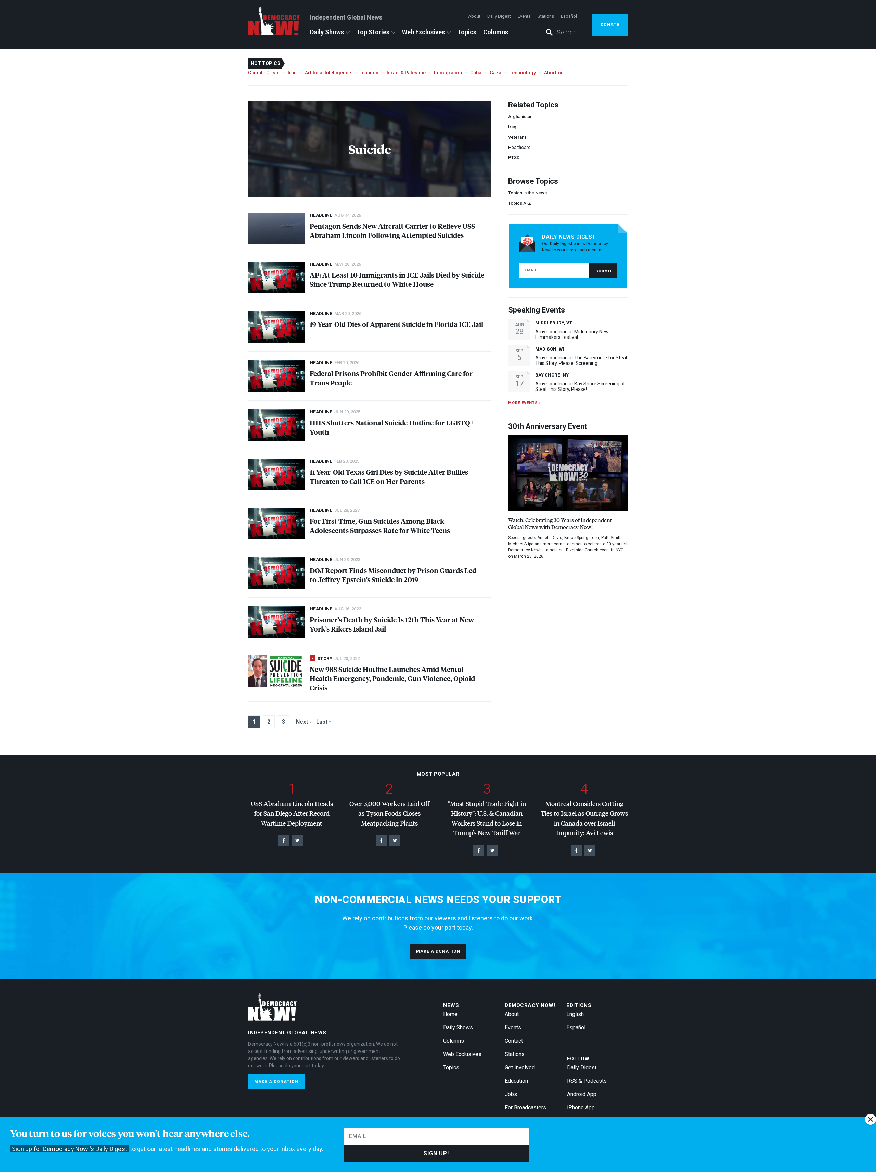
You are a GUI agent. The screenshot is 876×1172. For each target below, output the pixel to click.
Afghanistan (520, 116)
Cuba (475, 72)
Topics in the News (527, 192)
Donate (610, 24)
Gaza (495, 72)
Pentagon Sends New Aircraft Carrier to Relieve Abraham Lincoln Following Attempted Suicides (392, 230)
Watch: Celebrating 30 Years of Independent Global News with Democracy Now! (560, 523)
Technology (523, 72)
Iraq (512, 126)
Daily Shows (327, 32)
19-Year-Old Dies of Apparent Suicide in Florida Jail (396, 324)
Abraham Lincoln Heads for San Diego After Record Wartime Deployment (291, 813)
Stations (546, 16)
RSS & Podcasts (587, 1081)
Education (516, 1081)
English (575, 1014)
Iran (292, 72)
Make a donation (438, 951)
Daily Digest (499, 16)
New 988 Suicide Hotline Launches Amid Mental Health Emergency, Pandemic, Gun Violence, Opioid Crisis (392, 678)
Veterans (517, 137)
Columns (495, 32)
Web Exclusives (423, 32)
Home (450, 1014)
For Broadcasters (525, 1107)
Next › (303, 721)
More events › (524, 402)
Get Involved (520, 1067)
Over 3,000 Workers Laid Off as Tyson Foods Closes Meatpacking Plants (389, 813)
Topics (467, 32)
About (474, 16)
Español (569, 16)
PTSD (514, 157)
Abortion (554, 72)
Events (524, 16)
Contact (514, 1040)
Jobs (511, 1094)
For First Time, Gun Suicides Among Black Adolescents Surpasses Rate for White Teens (380, 525)
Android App (581, 1094)
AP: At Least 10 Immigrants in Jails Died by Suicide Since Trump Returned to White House (397, 279)
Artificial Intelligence (328, 72)
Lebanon (368, 72)
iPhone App (581, 1107)
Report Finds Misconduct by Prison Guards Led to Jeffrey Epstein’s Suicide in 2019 (393, 574)
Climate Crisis (264, 72)
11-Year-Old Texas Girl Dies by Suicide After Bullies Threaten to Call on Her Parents (389, 476)
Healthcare (519, 147)
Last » (324, 721)
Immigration (448, 72)
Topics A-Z (519, 203)
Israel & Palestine (406, 72)
